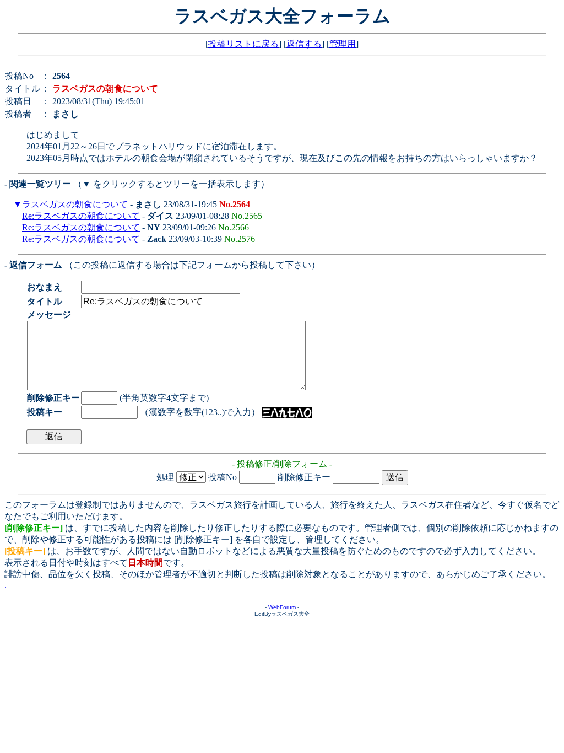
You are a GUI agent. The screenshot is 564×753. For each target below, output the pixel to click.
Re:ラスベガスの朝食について (81, 215)
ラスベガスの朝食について (75, 204)
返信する (304, 44)
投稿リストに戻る (243, 44)
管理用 (342, 44)
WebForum (282, 607)
